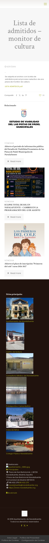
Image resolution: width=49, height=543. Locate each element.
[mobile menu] (45, 4)
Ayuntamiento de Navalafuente (20, 321)
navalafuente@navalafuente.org (23, 485)
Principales (13, 469)
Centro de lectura (14, 352)
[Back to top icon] (24, 513)
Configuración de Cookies (33, 540)
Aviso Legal (12, 537)
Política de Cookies (10, 540)
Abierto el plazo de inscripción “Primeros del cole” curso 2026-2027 (23, 265)
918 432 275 (24, 482)
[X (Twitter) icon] (25, 525)
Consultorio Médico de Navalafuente (22, 375)
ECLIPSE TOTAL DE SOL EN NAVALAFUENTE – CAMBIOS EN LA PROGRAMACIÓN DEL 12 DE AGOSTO (22, 207)
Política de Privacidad (29, 537)
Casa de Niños (12, 430)
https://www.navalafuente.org (22, 487)
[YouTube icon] (27, 525)
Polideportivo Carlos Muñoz (18, 406)
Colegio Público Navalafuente (19, 453)
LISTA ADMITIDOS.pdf (14, 86)
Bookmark (12, 493)
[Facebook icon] (22, 525)
